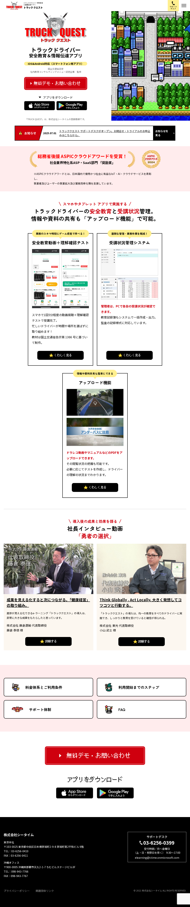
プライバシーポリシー (17, 891)
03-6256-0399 (158, 842)
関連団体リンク (45, 891)
